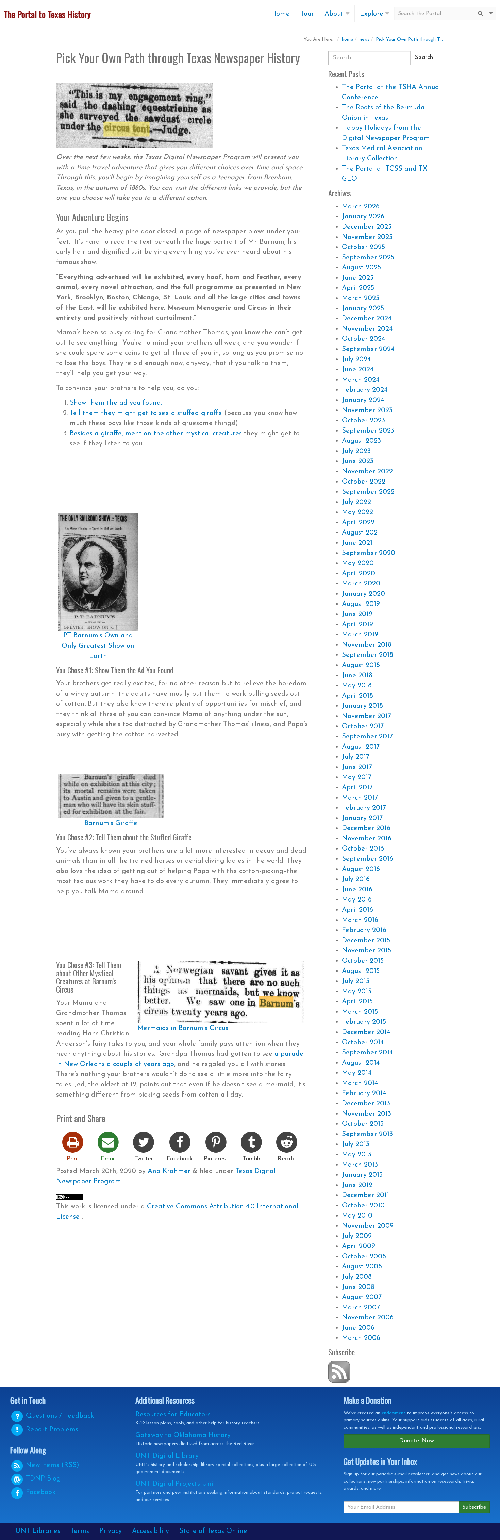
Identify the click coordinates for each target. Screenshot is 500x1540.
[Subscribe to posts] (339, 1371)
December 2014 (366, 1032)
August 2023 (361, 441)
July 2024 (356, 359)
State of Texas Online (213, 1531)
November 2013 (366, 1113)
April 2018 (357, 696)
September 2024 (368, 349)
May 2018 (357, 685)
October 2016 (363, 848)
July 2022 (356, 502)
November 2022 (367, 471)
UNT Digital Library (167, 1456)
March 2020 (361, 583)
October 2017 (363, 726)
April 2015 (357, 1001)
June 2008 (358, 1287)
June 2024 (357, 369)
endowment (393, 1413)
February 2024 (364, 390)
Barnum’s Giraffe (110, 823)
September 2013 (367, 1134)
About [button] (335, 14)
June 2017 (357, 767)
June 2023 (357, 461)
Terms (79, 1531)
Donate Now (416, 1441)
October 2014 (363, 1042)
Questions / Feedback (59, 1416)
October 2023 (363, 420)
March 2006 (361, 1338)
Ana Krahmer (169, 1171)
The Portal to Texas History (47, 14)
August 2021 (361, 532)
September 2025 (368, 257)
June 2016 (357, 889)
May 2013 (356, 1154)
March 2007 (361, 1307)
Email (108, 1159)
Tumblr (252, 1159)
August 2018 (361, 665)
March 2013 (360, 1164)
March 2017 (360, 797)
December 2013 (366, 1103)
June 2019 (357, 614)
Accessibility (150, 1531)
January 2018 (362, 706)
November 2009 (368, 1226)
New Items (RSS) (51, 1465)
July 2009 (357, 1236)
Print (73, 1159)
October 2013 (363, 1124)
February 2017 (364, 808)
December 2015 (366, 940)
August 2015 (361, 971)
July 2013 (355, 1144)
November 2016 (366, 838)
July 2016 (356, 879)
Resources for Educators (173, 1414)
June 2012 (357, 1185)
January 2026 (363, 216)
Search (424, 58)
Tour (307, 14)
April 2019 (357, 624)
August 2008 (362, 1266)
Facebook (180, 1159)
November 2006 (368, 1317)
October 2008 (364, 1256)
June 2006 (358, 1328)
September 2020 (368, 553)
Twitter (143, 1159)
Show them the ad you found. (116, 403)
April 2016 (357, 910)
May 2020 (358, 563)
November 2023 (367, 410)
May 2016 (357, 899)
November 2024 (367, 329)
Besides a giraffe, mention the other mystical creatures (156, 433)
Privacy (110, 1531)
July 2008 (357, 1277)
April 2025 (358, 288)
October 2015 (363, 961)
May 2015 (356, 991)
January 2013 (362, 1175)
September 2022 (368, 492)
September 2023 (368, 430)
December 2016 (366, 828)
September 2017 (367, 736)
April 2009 (358, 1246)
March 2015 (360, 1012)
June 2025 (357, 278)
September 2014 (367, 1052)
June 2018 (357, 675)
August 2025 (361, 267)
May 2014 (356, 1073)
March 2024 (360, 380)
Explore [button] (372, 14)
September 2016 (367, 859)
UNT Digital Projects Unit (175, 1484)
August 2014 (361, 1063)
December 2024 (366, 318)
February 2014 (364, 1093)
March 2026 (361, 206)
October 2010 (363, 1205)
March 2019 (360, 634)
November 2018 (366, 645)
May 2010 (357, 1215)
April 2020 (358, 573)
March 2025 (360, 298)
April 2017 (357, 787)
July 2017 (355, 757)
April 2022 (358, 522)
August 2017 (361, 746)
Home (280, 14)
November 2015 (366, 950)
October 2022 (363, 481)
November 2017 (366, 716)
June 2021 (357, 543)
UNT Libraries (37, 1531)
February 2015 (364, 1022)
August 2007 (362, 1297)
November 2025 (367, 237)
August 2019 (361, 604)
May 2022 (357, 512)
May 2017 (356, 777)
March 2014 (360, 1083)
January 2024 (363, 400)
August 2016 (361, 869)
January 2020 (363, 594)
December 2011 (365, 1195)
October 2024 (363, 339)
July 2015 (355, 981)
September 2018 (367, 655)
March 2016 (360, 920)
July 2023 (356, 451)
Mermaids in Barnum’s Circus (182, 1028)
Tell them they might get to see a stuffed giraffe (146, 413)
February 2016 (364, 930)
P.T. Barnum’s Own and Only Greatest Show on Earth (98, 646)
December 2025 (366, 227)
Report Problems (51, 1429)
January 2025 (363, 308)
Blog (43, 1478)
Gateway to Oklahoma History (183, 1435)
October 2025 (363, 247)
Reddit (287, 1159)
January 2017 (362, 818)
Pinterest (216, 1159)
